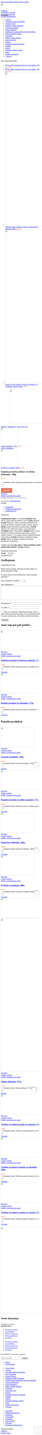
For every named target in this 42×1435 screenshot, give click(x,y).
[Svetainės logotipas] (9, 10)
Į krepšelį (6, 490)
